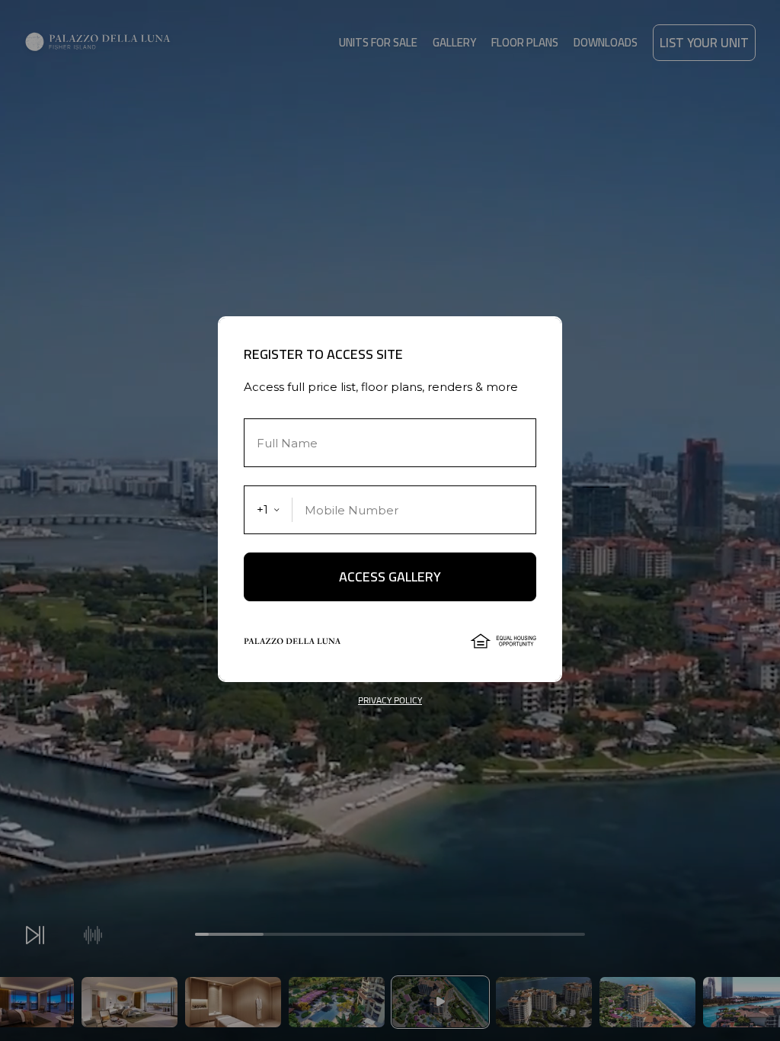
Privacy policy (390, 700)
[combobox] (268, 509)
